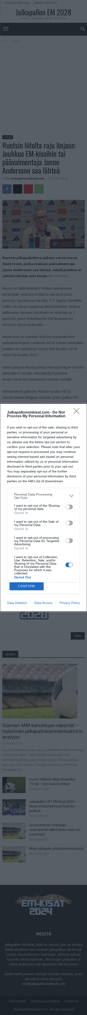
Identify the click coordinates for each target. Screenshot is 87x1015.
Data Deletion (17, 603)
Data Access (43, 603)
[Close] (78, 412)
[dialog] (43, 508)
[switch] (69, 507)
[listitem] (43, 496)
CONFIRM (26, 586)
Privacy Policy (70, 603)
